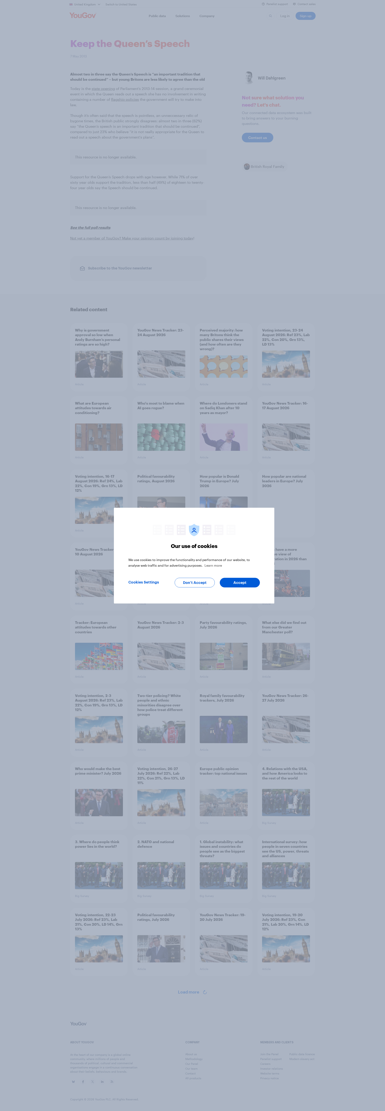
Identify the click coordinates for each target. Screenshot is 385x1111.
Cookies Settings (143, 582)
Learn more (213, 565)
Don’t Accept (195, 582)
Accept (239, 582)
